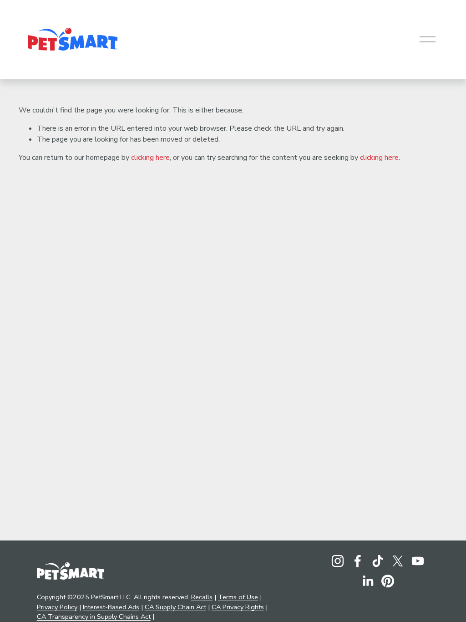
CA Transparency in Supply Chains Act (94, 616)
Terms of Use (238, 597)
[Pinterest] (387, 581)
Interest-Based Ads (111, 607)
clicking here (150, 158)
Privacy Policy (57, 607)
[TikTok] (377, 561)
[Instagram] (337, 561)
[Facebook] (357, 561)
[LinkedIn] (367, 581)
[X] (397, 561)
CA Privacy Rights (238, 607)
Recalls (202, 597)
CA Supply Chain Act (175, 607)
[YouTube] (417, 561)
